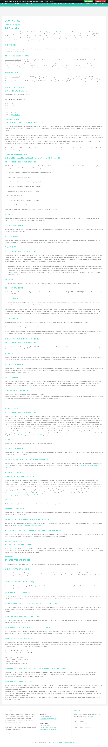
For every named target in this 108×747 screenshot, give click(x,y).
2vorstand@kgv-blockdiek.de (48, 729)
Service (88, 3)
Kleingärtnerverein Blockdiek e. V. (17, 3)
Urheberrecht (72, 742)
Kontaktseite (90, 716)
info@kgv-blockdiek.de (85, 727)
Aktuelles (80, 3)
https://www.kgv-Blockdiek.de (54, 32)
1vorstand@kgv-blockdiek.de (48, 718)
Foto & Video (62, 3)
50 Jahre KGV (72, 3)
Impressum (66, 742)
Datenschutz (59, 742)
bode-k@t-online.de (14, 114)
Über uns (53, 3)
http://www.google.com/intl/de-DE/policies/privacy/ (33, 435)
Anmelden (102, 3)
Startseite (45, 3)
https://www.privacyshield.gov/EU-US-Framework (28, 525)
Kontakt (95, 3)
